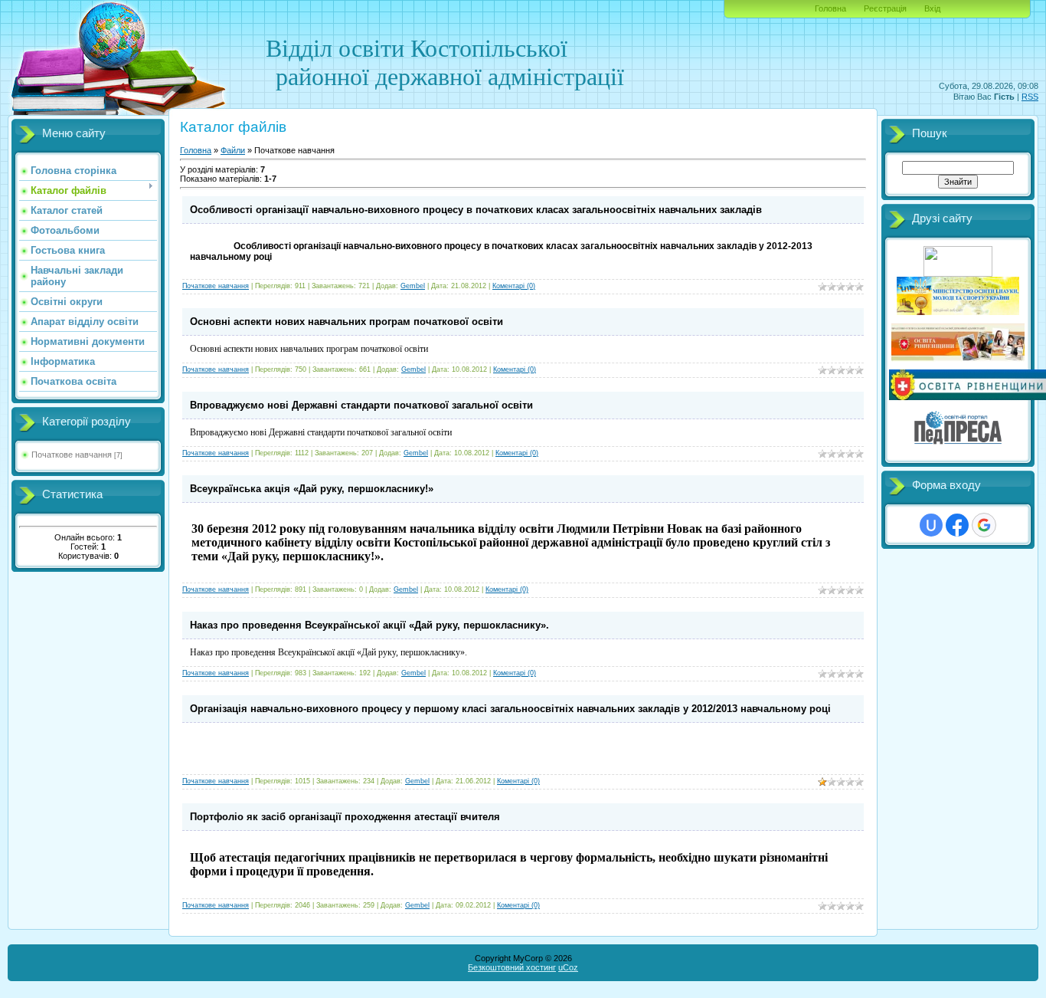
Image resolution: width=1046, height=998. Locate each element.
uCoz (568, 967)
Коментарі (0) (513, 286)
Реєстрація (885, 8)
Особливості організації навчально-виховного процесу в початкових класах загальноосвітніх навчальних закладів (476, 209)
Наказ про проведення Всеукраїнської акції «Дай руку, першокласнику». (369, 625)
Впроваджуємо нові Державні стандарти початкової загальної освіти (361, 405)
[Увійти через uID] (931, 525)
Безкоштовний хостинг (512, 967)
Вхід (932, 8)
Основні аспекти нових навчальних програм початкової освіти (346, 321)
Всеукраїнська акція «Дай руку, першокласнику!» (311, 488)
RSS (1029, 96)
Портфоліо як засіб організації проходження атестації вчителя (345, 816)
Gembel (412, 286)
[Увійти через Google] (984, 525)
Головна (830, 8)
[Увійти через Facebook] (957, 525)
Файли (233, 150)
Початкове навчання (71, 454)
